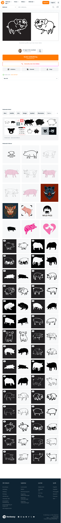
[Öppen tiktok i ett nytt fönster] (28, 516)
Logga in (53, 2)
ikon (5, 112)
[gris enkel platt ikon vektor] (11, 228)
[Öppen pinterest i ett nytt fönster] (26, 516)
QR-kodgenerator (7, 507)
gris (18, 112)
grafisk (12, 112)
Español (54, 488)
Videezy (5, 491)
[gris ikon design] (30, 228)
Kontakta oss (39, 489)
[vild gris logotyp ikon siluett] (47, 210)
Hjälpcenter (40, 486)
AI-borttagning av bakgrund (7, 504)
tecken (49, 112)
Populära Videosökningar (24, 501)
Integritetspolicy (53, 517)
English (54, 486)
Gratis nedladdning (30, 57)
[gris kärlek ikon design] (49, 228)
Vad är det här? (14, 74)
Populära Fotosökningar (24, 497)
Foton (15, 1)
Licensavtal (23, 486)
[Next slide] (54, 113)
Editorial (31, 1)
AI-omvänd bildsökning (6, 501)
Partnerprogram (24, 491)
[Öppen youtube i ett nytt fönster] (33, 516)
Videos (23, 1)
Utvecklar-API (6, 498)
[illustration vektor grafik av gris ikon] (44, 321)
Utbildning (5, 495)
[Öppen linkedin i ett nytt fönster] (23, 516)
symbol (32, 112)
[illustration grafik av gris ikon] (16, 245)
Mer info (6, 78)
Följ (40, 51)
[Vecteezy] (2, 2)
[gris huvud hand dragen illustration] (10, 210)
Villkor (46, 517)
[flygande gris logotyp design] (27, 210)
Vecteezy (5, 488)
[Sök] (53, 7)
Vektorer (7, 1)
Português (54, 491)
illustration (41, 112)
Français (54, 495)
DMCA (22, 488)
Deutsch (54, 493)
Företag (5, 493)
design (25, 112)
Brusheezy (5, 486)
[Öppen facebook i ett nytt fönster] (18, 516)
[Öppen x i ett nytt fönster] (31, 516)
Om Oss (39, 492)
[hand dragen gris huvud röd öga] (49, 192)
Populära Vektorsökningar (24, 494)
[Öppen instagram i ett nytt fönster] (21, 516)
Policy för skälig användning (49, 518)
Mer (6, 3)
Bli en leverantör (40, 495)
